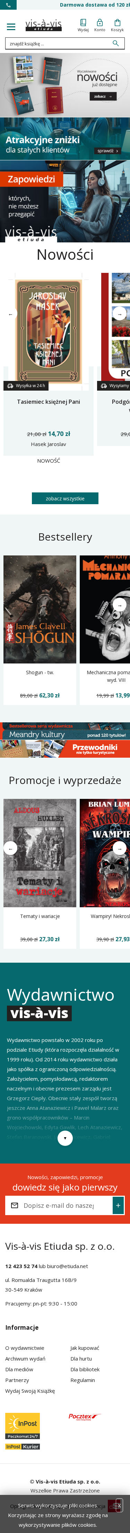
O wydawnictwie (24, 1347)
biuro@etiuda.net (67, 1266)
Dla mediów (19, 1369)
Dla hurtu (81, 1358)
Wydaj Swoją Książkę (30, 1390)
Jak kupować (84, 1347)
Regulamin (82, 1379)
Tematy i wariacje (40, 916)
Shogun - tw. (40, 672)
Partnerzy (17, 1379)
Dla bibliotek (84, 1369)
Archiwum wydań (25, 1358)
